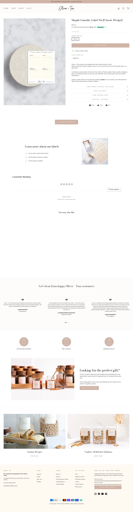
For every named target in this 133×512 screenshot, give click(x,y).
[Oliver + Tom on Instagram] (95, 494)
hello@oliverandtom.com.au (10, 485)
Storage (39, 481)
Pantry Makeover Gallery (62, 479)
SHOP (13, 8)
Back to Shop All (68, 122)
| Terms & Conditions (64, 503)
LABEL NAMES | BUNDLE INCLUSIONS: (100, 86)
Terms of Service (79, 484)
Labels (38, 476)
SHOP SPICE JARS (89, 388)
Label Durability (60, 484)
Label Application (60, 481)
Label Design (77, 35)
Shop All (39, 474)
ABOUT (21, 8)
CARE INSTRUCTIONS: (100, 95)
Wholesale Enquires (80, 479)
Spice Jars (39, 479)
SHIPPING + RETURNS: (100, 99)
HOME (6, 8)
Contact (77, 481)
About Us (58, 474)
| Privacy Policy (74, 503)
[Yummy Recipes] (35, 431)
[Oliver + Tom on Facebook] (99, 494)
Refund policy (78, 486)
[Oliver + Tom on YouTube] (102, 494)
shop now (98, 456)
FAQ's (76, 474)
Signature (76, 58)
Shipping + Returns (79, 476)
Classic (75, 39)
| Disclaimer (81, 503)
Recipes (58, 476)
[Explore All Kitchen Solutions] (98, 431)
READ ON (34, 456)
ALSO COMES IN (77, 55)
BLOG (29, 8)
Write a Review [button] (114, 189)
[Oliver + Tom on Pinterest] (106, 494)
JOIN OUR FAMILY (108, 487)
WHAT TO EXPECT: (100, 90)
